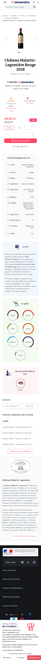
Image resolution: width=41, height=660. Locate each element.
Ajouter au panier (21, 140)
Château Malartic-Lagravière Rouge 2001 (16, 427)
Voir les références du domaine (25, 536)
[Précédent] (5, 37)
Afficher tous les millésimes (20, 451)
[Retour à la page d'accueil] (20, 2)
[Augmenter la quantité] (33, 134)
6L (29, 128)
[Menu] (5, 3)
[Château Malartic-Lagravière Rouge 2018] (20, 37)
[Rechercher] (34, 7)
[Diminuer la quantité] (8, 134)
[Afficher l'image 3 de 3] (22, 52)
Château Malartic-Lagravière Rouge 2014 (16, 444)
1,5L (19, 128)
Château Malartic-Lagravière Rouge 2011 (16, 439)
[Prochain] (35, 37)
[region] (20, 39)
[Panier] (34, 3)
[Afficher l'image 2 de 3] (20, 52)
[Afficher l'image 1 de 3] (18, 52)
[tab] (11, 406)
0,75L (9, 128)
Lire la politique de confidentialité (12, 650)
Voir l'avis (30, 103)
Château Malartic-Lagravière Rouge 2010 (16, 433)
